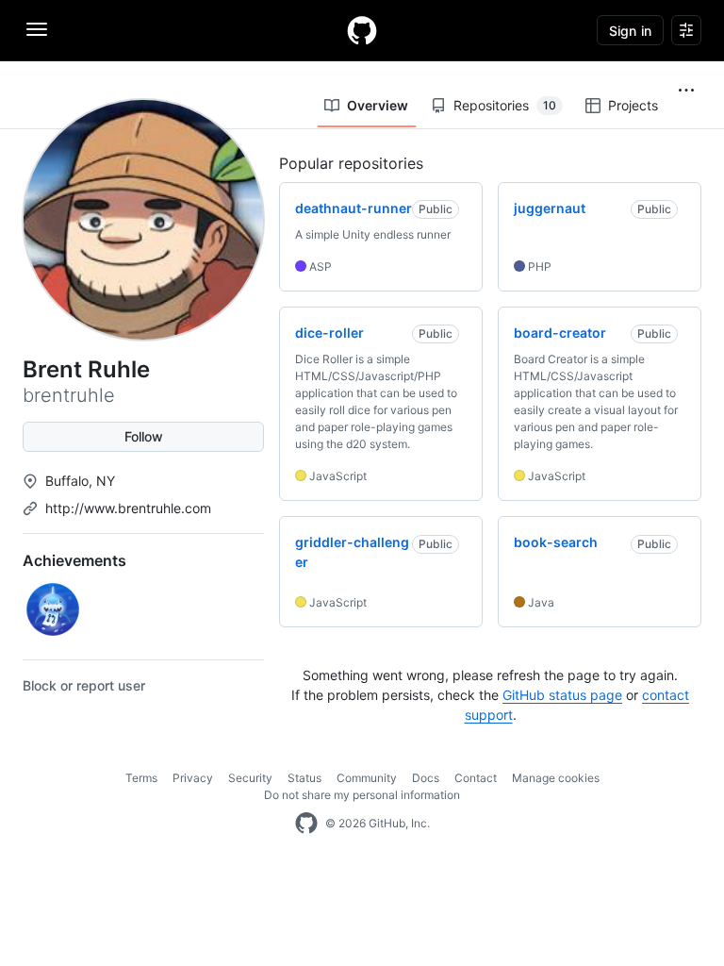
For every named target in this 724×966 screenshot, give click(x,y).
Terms (141, 778)
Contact (475, 778)
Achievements (74, 560)
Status (304, 778)
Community (367, 778)
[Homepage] (362, 30)
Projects (633, 105)
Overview (377, 105)
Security (250, 778)
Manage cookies (556, 778)
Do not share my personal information (362, 795)
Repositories (504, 105)
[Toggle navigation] (37, 29)
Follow (143, 436)
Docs (425, 778)
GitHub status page (562, 695)
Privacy (193, 778)
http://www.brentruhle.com (128, 508)
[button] (686, 90)
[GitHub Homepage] (306, 823)
